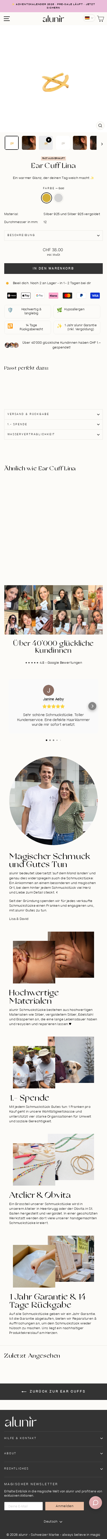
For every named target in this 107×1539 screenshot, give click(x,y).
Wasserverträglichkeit (31, 434)
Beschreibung (21, 235)
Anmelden (65, 1506)
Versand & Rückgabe (28, 414)
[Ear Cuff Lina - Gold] (28, 383)
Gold (47, 198)
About (10, 1453)
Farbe (53, 188)
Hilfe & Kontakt (20, 1438)
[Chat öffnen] (95, 1502)
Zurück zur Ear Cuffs (57, 1391)
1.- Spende (17, 424)
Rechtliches (16, 1468)
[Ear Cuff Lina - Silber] (28, 389)
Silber (58, 198)
